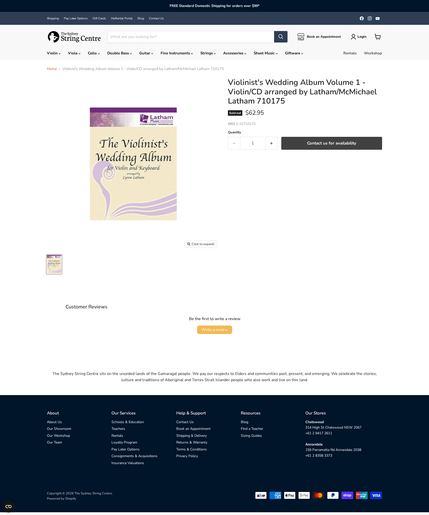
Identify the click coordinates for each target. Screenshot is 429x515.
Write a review (214, 329)
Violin (53, 53)
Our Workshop (58, 435)
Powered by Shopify (61, 498)
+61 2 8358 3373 (318, 455)
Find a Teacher (252, 428)
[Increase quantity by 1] (272, 143)
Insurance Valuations (127, 463)
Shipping (53, 18)
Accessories (233, 53)
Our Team (54, 442)
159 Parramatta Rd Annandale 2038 (333, 449)
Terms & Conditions (191, 449)
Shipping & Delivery (191, 435)
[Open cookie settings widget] (8, 507)
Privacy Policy (187, 456)
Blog (141, 18)
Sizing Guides (251, 435)
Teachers (118, 428)
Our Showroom (59, 428)
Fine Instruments (176, 53)
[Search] (280, 36)
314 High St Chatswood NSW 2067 (333, 427)
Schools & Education (127, 422)
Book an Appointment (193, 428)
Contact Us (156, 18)
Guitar (145, 53)
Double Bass (118, 53)
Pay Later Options (76, 18)
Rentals (350, 53)
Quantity (234, 132)
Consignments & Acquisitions (134, 456)
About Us (54, 422)
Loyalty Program (124, 442)
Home (52, 69)
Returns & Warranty (191, 442)
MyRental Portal (122, 18)
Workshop (373, 53)
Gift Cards (99, 18)
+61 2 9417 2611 (318, 433)
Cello (93, 53)
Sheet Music (265, 53)
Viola (73, 53)
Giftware (293, 53)
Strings (207, 53)
